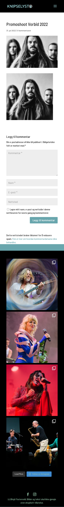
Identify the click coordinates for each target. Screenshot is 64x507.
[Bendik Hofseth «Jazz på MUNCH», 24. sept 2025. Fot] (32, 443)
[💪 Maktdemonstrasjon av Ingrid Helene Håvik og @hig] (32, 390)
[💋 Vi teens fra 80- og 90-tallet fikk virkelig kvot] (32, 284)
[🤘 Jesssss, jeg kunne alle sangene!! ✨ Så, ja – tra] (32, 337)
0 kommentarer (24, 30)
